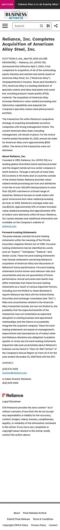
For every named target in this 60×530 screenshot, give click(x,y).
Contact (53, 525)
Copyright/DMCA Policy (15, 525)
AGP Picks (7, 4)
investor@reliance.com (14, 372)
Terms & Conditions (43, 519)
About (17, 513)
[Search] (41, 26)
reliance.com (9, 226)
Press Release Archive (34, 513)
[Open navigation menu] (5, 26)
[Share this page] (56, 26)
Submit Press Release (18, 519)
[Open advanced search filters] (48, 26)
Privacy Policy (38, 525)
